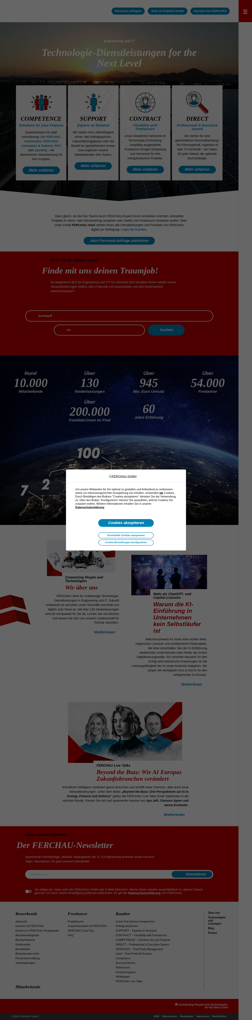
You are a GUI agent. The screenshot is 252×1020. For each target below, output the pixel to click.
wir (161, 492)
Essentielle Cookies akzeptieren (126, 535)
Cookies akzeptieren (126, 523)
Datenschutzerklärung (89, 507)
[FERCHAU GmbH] (126, 476)
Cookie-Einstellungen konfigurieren (126, 542)
